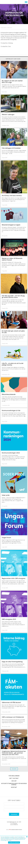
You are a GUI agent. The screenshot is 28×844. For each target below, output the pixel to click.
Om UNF (14, 781)
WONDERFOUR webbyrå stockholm (16, 829)
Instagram (16, 792)
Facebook (8, 792)
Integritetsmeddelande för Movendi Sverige (14, 784)
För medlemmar (14, 776)
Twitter (12, 792)
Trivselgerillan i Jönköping (7, 43)
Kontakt (14, 787)
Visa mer (14, 769)
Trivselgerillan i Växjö (6, 46)
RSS (19, 792)
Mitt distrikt (14, 778)
